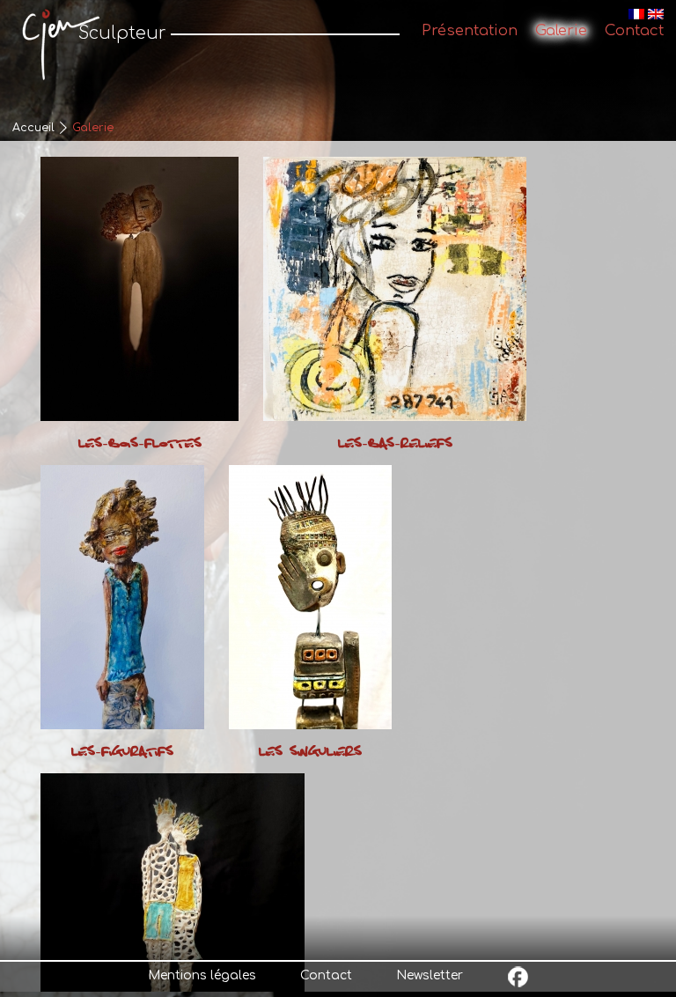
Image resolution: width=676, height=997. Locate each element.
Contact (326, 975)
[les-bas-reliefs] (394, 289)
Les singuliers (310, 752)
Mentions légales (202, 975)
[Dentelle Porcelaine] (172, 905)
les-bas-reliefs (395, 444)
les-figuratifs (122, 752)
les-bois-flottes (140, 444)
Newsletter (429, 975)
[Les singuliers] (310, 597)
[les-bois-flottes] (139, 289)
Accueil (33, 128)
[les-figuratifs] (122, 597)
